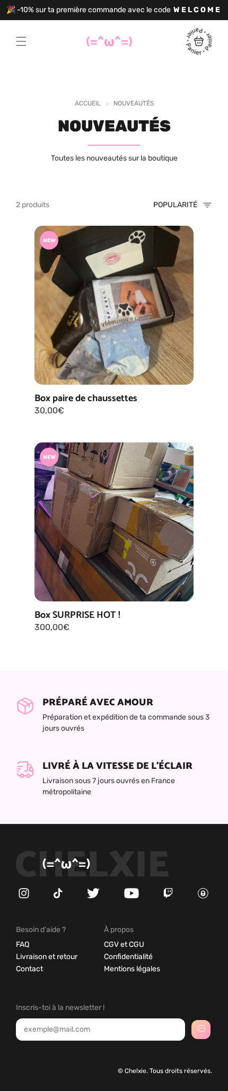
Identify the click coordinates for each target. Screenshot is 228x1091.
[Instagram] (24, 896)
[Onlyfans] (203, 896)
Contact (29, 968)
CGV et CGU (124, 944)
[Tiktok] (57, 896)
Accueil (88, 103)
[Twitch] (168, 896)
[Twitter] (93, 896)
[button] (21, 41)
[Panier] (199, 52)
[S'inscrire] (201, 1029)
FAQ (22, 944)
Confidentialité (128, 956)
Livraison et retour (46, 956)
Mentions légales (132, 968)
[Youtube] (131, 896)
